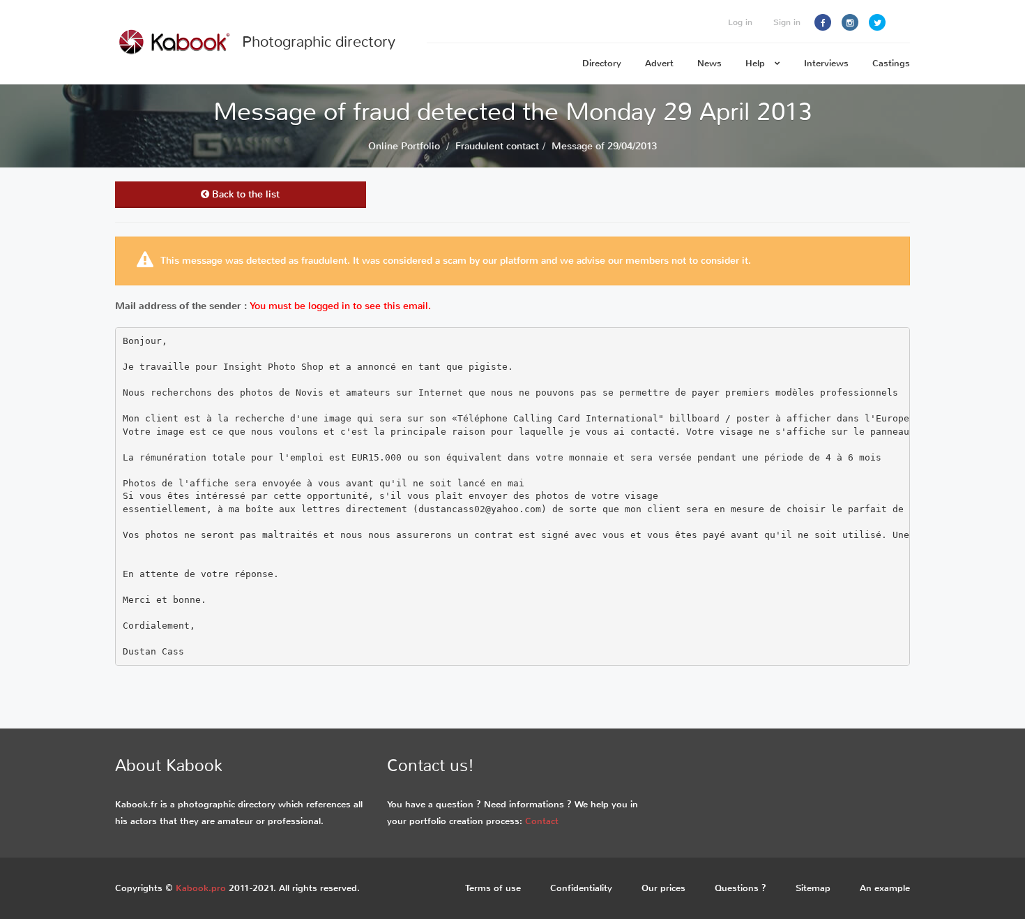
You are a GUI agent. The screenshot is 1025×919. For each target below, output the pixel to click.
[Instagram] (850, 22)
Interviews (826, 63)
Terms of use (493, 888)
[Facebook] (822, 22)
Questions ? (740, 888)
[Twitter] (877, 22)
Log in (740, 22)
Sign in (786, 22)
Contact (542, 821)
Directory (601, 63)
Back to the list (244, 194)
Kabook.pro (201, 888)
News (709, 63)
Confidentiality (581, 888)
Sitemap (813, 888)
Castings (891, 63)
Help (756, 63)
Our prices (663, 888)
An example (885, 888)
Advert (659, 63)
